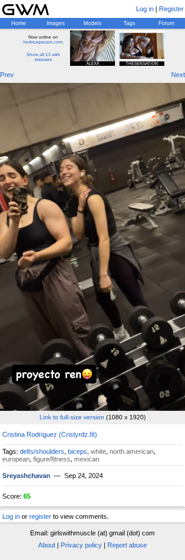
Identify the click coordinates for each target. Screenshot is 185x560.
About (46, 545)
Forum (166, 23)
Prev (7, 74)
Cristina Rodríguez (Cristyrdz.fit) (49, 434)
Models (92, 23)
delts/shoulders (42, 451)
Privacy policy (81, 545)
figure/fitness (51, 459)
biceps (77, 451)
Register (171, 9)
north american (132, 451)
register (40, 516)
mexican (86, 459)
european (16, 459)
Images (56, 23)
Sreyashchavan (26, 475)
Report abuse (127, 545)
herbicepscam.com (42, 41)
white (98, 451)
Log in (145, 9)
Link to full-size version (72, 417)
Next (178, 74)
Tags (129, 23)
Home (18, 23)
